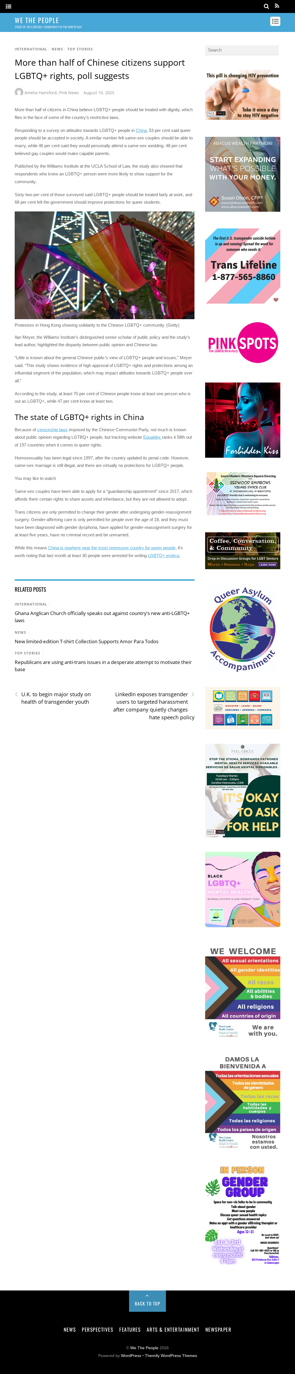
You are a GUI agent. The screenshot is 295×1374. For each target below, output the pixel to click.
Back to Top (147, 1303)
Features (130, 1329)
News (57, 49)
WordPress (131, 1356)
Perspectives (97, 1329)
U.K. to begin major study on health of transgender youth (53, 697)
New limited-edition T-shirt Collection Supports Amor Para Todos (86, 641)
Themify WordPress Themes (171, 1356)
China (141, 130)
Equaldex (152, 437)
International (31, 49)
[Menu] (8, 7)
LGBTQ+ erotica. (164, 555)
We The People (144, 1348)
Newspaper (218, 1329)
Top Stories (80, 49)
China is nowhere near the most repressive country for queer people (111, 547)
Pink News (69, 92)
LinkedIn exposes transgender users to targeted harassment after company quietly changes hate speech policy (153, 705)
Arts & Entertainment (173, 1329)
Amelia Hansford (40, 92)
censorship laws (52, 429)
